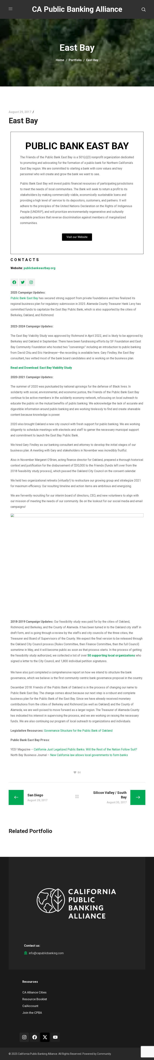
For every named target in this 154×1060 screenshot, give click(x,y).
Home (60, 60)
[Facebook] (14, 282)
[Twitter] (22, 282)
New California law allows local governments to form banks (89, 755)
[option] (29, 843)
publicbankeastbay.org (39, 268)
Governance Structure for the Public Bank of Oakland (78, 730)
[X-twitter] (45, 1037)
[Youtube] (55, 1037)
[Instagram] (31, 282)
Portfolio (75, 60)
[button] (143, 9)
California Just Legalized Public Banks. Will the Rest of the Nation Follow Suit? (85, 749)
